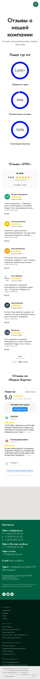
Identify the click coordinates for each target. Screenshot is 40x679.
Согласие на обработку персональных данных (15, 665)
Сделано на (15, 362)
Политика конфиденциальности (11, 662)
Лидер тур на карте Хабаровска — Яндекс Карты (20, 475)
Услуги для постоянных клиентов (11, 629)
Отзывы (4, 616)
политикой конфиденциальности (11, 674)
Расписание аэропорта (8, 646)
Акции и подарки (6, 627)
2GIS (7, 213)
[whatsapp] (8, 594)
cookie (19, 672)
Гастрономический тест (8, 654)
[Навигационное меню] (35, 4)
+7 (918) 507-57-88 (13, 547)
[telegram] (4, 594)
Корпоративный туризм (8, 632)
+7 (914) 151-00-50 (13, 536)
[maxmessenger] (12, 594)
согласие (5, 670)
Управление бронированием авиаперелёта (14, 648)
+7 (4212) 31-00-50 (13, 533)
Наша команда (6, 610)
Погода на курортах (7, 651)
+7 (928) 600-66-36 (12, 554)
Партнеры (5, 613)
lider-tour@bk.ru (16, 560)
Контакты (4, 618)
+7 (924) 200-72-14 (13, 539)
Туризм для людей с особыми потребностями (14, 635)
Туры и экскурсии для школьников (11, 637)
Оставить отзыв (20, 185)
